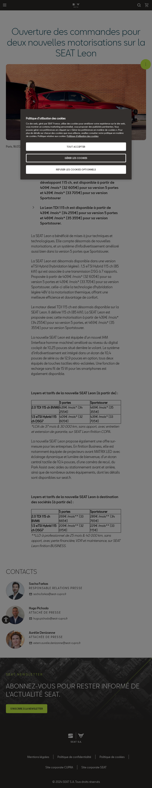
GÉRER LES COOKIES (76, 158)
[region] (76, 144)
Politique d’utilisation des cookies (82, 136)
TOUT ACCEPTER (76, 146)
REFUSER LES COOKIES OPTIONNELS (76, 169)
